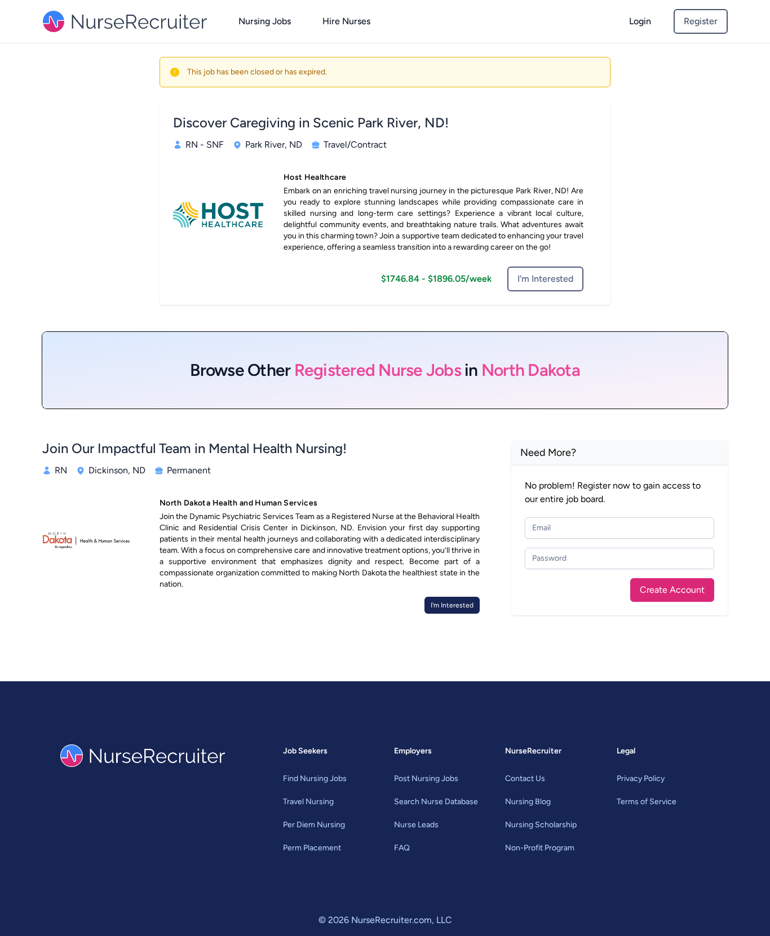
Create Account (672, 589)
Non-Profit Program (539, 848)
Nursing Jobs (264, 21)
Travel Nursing (308, 801)
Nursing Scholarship (541, 824)
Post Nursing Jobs (426, 778)
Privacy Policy (641, 778)
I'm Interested (545, 278)
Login (640, 21)
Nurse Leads (416, 824)
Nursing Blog (528, 801)
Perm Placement (312, 848)
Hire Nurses (346, 21)
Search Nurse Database (436, 801)
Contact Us (525, 778)
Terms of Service (646, 801)
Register (701, 21)
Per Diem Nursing (314, 824)
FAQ (402, 848)
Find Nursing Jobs (315, 778)
